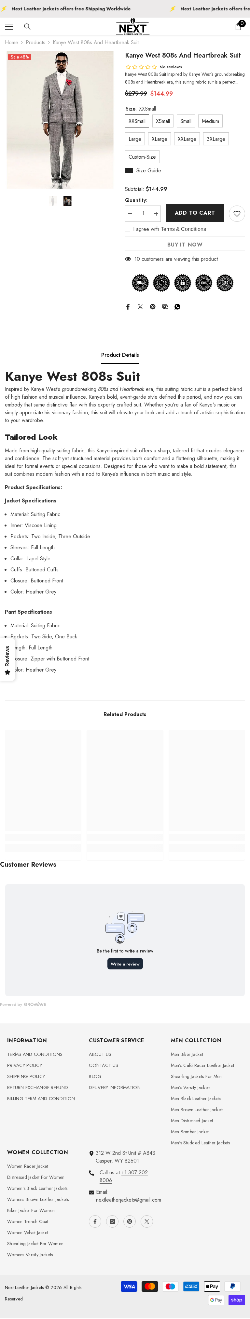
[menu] (9, 27)
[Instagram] (112, 1221)
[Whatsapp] (177, 306)
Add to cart (195, 213)
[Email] (165, 306)
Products (35, 42)
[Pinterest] (153, 306)
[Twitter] (140, 306)
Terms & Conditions (183, 229)
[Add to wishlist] (237, 214)
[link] (43, 837)
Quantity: (136, 200)
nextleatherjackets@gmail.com (128, 1200)
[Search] (27, 27)
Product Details (120, 355)
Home (11, 42)
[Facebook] (128, 306)
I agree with (146, 229)
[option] (60, 120)
